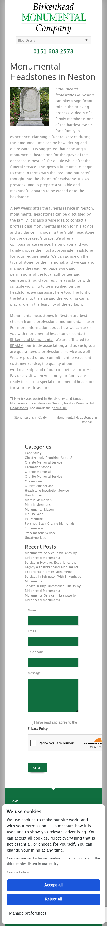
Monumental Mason (39, 509)
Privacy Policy (38, 728)
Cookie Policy (18, 872)
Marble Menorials (38, 504)
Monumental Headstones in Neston (36, 403)
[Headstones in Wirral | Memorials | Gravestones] (53, 32)
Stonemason (34, 528)
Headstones (56, 398)
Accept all (53, 885)
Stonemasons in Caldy (28, 417)
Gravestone (33, 481)
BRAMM (16, 346)
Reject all (53, 899)
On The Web (34, 514)
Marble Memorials (38, 500)
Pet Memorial (34, 518)
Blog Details (27, 40)
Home (14, 801)
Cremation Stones (38, 467)
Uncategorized (35, 537)
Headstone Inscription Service (47, 490)
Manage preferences (27, 913)
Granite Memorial (38, 471)
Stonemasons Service (40, 533)
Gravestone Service (39, 486)
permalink (59, 408)
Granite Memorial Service (43, 476)
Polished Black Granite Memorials (50, 523)
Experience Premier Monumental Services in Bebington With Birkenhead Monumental (53, 576)
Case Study (33, 453)
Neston (87, 208)
